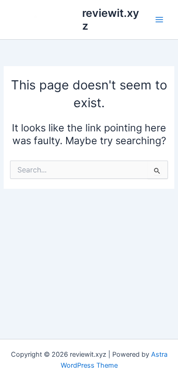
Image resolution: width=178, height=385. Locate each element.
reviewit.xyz (110, 19)
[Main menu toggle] (159, 19)
